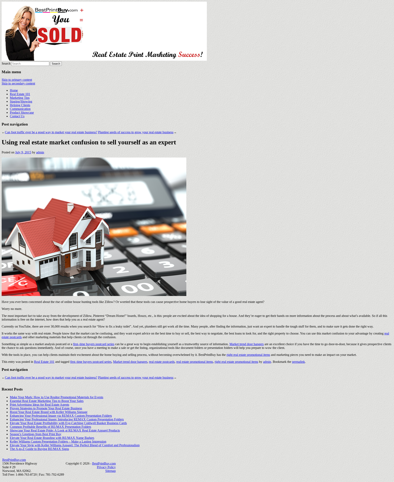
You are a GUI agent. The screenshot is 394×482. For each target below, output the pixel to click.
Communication (20, 109)
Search (6, 63)
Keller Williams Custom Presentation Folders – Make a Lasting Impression (58, 441)
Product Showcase (22, 112)
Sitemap (110, 471)
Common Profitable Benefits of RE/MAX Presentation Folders (50, 426)
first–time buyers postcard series (93, 344)
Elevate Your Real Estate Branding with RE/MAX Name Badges (52, 438)
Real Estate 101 (20, 94)
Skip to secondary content (18, 83)
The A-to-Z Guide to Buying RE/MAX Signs (39, 449)
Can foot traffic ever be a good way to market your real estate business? (51, 132)
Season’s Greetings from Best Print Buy (35, 434)
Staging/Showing (21, 101)
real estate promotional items (194, 361)
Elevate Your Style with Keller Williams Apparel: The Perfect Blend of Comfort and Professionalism (75, 445)
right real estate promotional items (248, 354)
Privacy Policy (106, 467)
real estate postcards (162, 361)
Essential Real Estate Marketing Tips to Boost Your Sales (47, 401)
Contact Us (17, 116)
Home (14, 90)
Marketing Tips (20, 97)
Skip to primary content (17, 79)
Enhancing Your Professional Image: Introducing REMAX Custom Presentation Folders (67, 419)
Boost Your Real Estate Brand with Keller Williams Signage (48, 412)
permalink (298, 361)
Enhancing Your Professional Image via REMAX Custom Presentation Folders (61, 415)
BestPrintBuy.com (14, 459)
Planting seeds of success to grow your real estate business (135, 132)
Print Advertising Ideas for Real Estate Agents (39, 404)
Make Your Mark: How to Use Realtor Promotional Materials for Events (56, 397)
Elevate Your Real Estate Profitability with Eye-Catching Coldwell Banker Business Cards (68, 423)
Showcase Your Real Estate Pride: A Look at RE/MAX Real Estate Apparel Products (65, 430)
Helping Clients (20, 105)
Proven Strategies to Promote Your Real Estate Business (46, 408)
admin (40, 152)
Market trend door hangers (246, 344)
